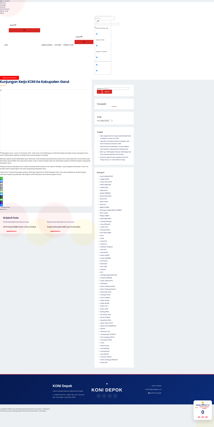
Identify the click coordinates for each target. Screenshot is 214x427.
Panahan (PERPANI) (106, 278)
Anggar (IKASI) (104, 179)
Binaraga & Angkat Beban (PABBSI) (111, 210)
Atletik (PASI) (104, 187)
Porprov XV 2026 (68, 45)
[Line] (46, 199)
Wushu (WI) (103, 362)
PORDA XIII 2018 (104, 300)
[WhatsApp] (46, 178)
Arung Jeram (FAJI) (106, 182)
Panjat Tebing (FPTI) (106, 281)
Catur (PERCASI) (105, 224)
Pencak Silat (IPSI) (105, 292)
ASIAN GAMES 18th (105, 185)
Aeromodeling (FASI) (106, 176)
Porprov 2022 (104, 309)
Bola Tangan (104, 213)
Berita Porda (104, 202)
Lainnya (78, 37)
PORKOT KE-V (104, 306)
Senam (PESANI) (105, 317)
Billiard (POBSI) (104, 207)
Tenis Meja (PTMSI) (106, 340)
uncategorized (104, 351)
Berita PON (103, 199)
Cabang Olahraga (46, 45)
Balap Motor (104, 190)
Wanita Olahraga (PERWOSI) (109, 360)
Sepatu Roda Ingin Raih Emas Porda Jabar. (64, 227)
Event (102, 235)
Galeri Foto (103, 244)
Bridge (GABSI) (104, 216)
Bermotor (103, 204)
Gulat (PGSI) (104, 252)
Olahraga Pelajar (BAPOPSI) (108, 275)
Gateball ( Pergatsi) (106, 247)
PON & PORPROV (105, 297)
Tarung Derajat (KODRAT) (108, 334)
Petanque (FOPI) (105, 295)
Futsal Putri (103, 241)
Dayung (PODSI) (105, 230)
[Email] (46, 183)
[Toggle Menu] (24, 30)
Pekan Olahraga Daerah (107, 286)
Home (6, 45)
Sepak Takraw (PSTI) (106, 323)
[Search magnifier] (97, 20)
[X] (46, 197)
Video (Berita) (104, 354)
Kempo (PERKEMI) (105, 258)
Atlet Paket (58, 45)
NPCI (101, 272)
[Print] (46, 186)
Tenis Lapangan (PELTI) (107, 337)
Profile (12, 25)
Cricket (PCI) (104, 227)
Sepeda (102, 328)
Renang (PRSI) (104, 312)
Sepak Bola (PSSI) (105, 320)
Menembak (103, 264)
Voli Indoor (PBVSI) (106, 357)
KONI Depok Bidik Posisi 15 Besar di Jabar (19, 227)
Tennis (102, 343)
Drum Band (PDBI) (105, 233)
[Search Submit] (99, 92)
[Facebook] (46, 181)
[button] (15, 25)
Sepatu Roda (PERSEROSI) (108, 326)
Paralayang (103, 283)
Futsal (102, 238)
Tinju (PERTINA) (104, 348)
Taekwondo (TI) (105, 331)
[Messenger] (46, 194)
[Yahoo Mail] (46, 202)
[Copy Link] (46, 189)
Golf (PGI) (103, 249)
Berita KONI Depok (105, 196)
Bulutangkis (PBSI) (105, 218)
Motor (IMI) (103, 266)
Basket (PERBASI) (105, 193)
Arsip (98, 121)
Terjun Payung (104, 345)
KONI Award (103, 261)
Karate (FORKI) (104, 255)
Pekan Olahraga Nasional (108, 289)
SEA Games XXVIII (105, 314)
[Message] (46, 191)
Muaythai (103, 269)
